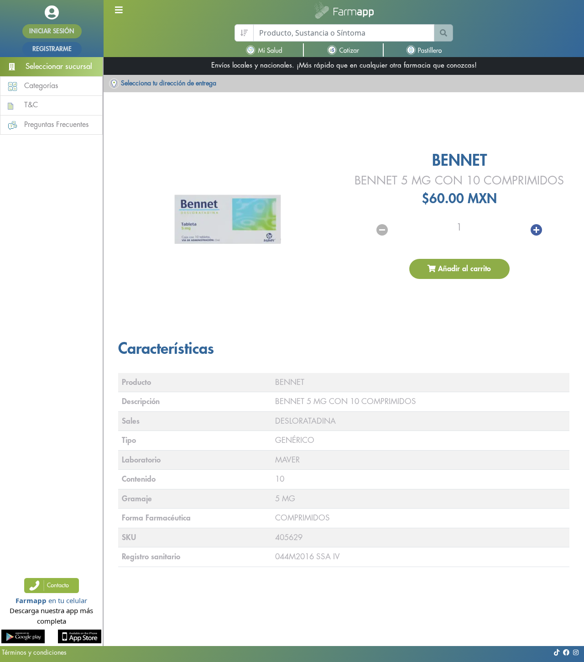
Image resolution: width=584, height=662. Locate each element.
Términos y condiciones (34, 652)
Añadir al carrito (463, 269)
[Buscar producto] (443, 33)
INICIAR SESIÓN (51, 31)
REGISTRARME (52, 49)
